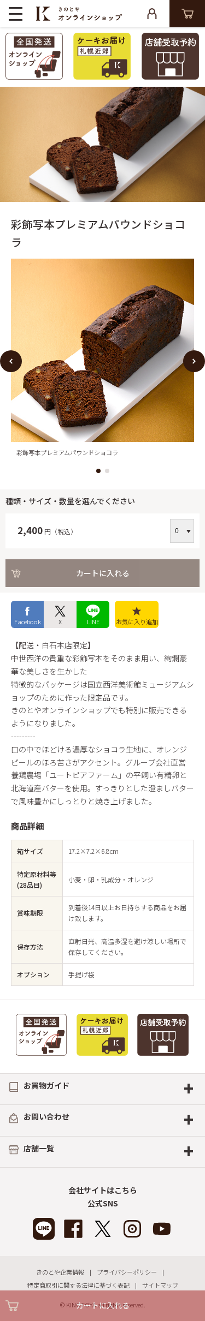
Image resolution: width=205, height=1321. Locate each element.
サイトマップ (160, 1285)
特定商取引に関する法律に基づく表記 (78, 1285)
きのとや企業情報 (60, 1272)
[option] (102, 361)
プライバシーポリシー (127, 1272)
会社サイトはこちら (102, 1190)
